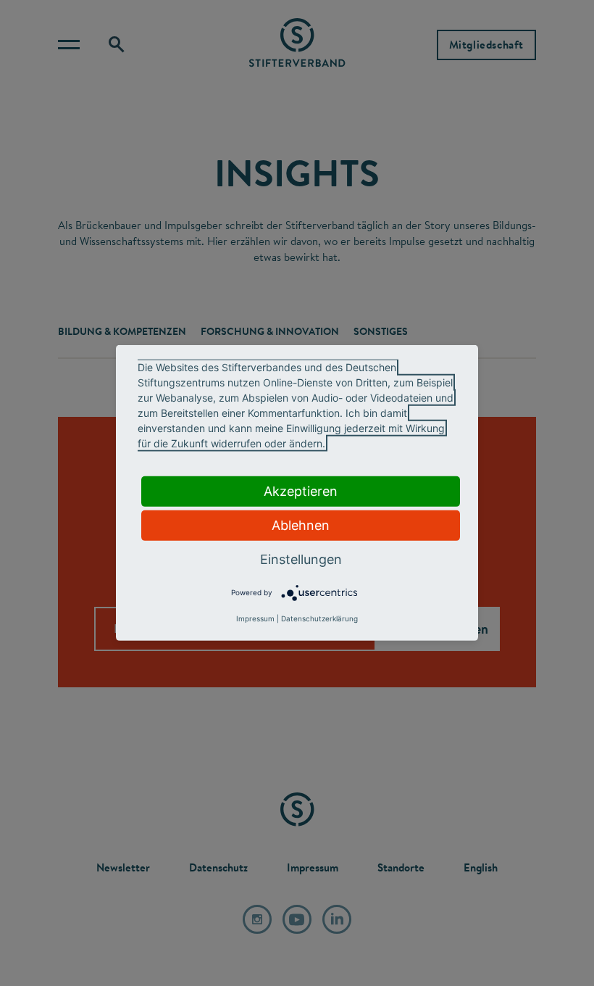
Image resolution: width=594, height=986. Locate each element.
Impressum (255, 618)
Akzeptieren (301, 491)
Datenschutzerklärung (319, 618)
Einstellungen (301, 559)
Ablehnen (301, 525)
